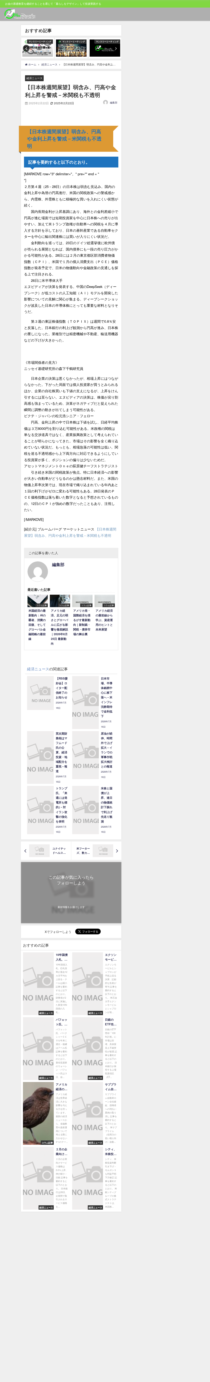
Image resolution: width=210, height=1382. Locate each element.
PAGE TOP (202, 1336)
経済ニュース (34, 78)
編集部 (113, 102)
